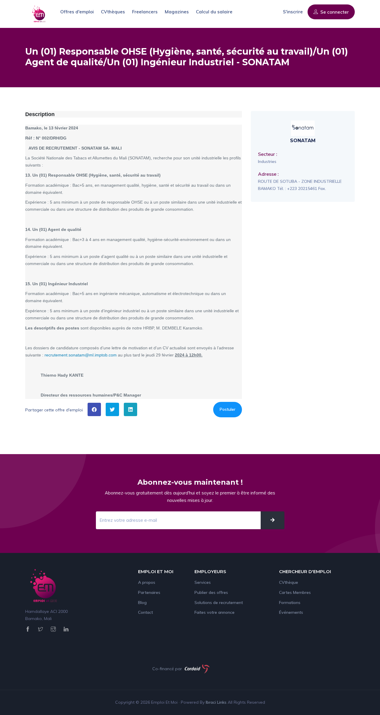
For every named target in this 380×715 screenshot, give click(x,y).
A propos (146, 582)
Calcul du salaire (214, 12)
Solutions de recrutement (218, 602)
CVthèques (113, 12)
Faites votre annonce (214, 612)
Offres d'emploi (77, 12)
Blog (142, 602)
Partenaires (149, 592)
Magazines (177, 12)
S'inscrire (293, 12)
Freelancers (145, 12)
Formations (289, 602)
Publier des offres (211, 592)
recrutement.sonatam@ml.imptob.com (81, 355)
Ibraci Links (217, 702)
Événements (291, 612)
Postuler (227, 409)
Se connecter (334, 12)
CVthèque (288, 582)
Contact (145, 612)
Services (202, 582)
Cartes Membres (295, 592)
